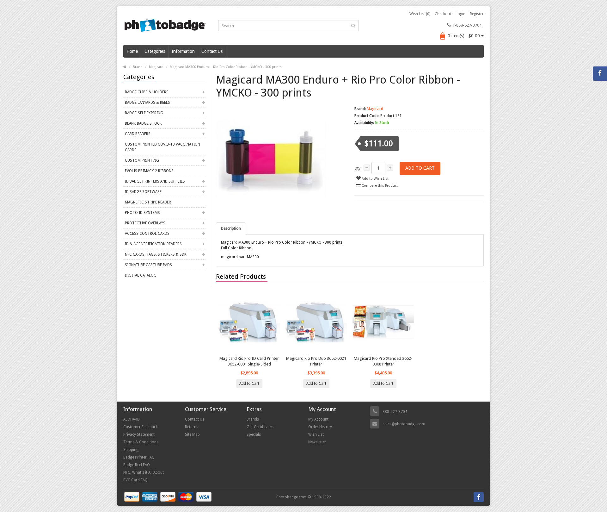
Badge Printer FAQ (139, 457)
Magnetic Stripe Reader (148, 202)
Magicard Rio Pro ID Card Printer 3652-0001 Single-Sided (249, 361)
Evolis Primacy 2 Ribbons (149, 171)
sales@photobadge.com (404, 424)
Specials (254, 434)
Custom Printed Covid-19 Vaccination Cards (162, 147)
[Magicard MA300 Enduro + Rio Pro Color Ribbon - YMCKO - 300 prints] (280, 160)
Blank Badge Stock (143, 123)
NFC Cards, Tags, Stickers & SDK (156, 254)
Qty (357, 168)
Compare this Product (379, 186)
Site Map (192, 434)
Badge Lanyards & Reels (147, 102)
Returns (191, 427)
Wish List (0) (419, 14)
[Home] (124, 67)
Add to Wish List (375, 179)
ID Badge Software (143, 192)
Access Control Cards (147, 233)
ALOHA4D (131, 419)
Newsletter (317, 442)
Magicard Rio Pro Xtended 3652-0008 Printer (383, 361)
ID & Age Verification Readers (153, 244)
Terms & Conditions (140, 442)
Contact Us (212, 51)
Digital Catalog (140, 275)
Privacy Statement (139, 434)
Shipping (130, 449)
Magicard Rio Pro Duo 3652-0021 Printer (316, 361)
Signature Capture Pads (148, 265)
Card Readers (137, 134)
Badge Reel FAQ (136, 465)
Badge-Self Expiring (144, 113)
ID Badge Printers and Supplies (155, 181)
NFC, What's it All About (143, 472)
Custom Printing (142, 160)
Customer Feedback (140, 427)
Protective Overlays (145, 223)
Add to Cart (420, 168)
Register (477, 14)
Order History (320, 427)
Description (231, 228)
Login (460, 14)
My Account (318, 419)
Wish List (316, 434)
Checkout (443, 14)
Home (132, 51)
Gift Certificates (260, 427)
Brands (253, 419)
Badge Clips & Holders (147, 92)
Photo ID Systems (142, 212)
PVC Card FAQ (135, 480)
